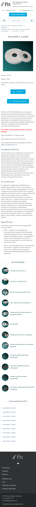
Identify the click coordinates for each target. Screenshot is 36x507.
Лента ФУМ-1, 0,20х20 (9, 428)
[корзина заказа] (31, 20)
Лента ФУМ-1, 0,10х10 (9, 420)
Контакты (5, 474)
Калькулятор (6, 467)
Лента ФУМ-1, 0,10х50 (9, 437)
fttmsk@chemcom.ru (27, 10)
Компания (5, 471)
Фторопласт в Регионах (9, 485)
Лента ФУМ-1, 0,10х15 (9, 412)
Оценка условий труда (8, 488)
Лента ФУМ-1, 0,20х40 (9, 433)
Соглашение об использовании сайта (12, 504)
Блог (3, 482)
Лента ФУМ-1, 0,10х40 (9, 424)
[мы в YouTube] (18, 463)
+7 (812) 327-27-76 (10, 10)
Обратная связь (7, 478)
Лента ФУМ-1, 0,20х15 (9, 441)
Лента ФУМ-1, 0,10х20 (9, 408)
